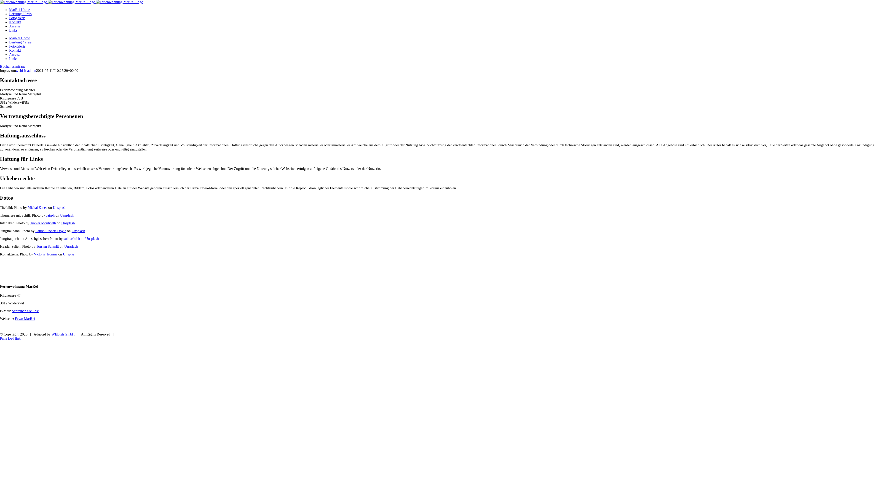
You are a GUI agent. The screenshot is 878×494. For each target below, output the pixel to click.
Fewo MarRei (25, 319)
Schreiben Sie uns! (25, 311)
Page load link (10, 338)
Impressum (16, 326)
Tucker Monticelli (43, 223)
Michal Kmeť (37, 207)
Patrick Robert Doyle (50, 231)
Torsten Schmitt (47, 246)
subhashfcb (72, 239)
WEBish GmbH (63, 334)
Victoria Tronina (45, 254)
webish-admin (26, 70)
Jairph (50, 215)
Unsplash (59, 207)
